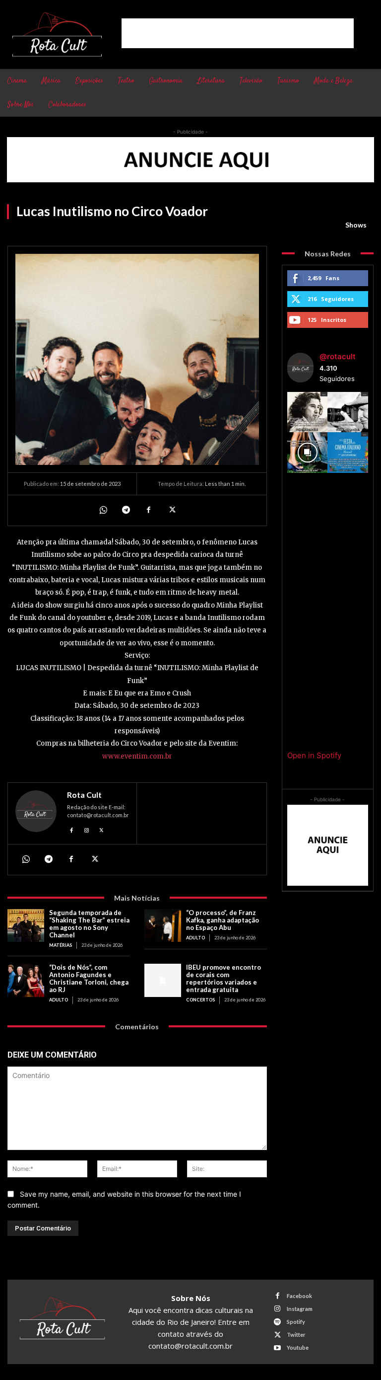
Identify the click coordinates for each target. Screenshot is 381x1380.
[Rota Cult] (36, 813)
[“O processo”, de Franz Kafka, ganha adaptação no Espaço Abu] (162, 925)
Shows (356, 225)
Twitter (296, 1334)
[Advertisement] (238, 33)
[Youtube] (277, 1348)
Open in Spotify (314, 755)
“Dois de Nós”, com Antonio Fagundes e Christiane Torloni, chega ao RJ (88, 978)
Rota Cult (84, 794)
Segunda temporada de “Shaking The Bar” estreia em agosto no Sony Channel (89, 924)
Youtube (298, 1347)
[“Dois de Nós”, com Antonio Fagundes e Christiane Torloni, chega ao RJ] (25, 980)
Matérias (60, 945)
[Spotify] (277, 1322)
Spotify (296, 1321)
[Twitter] (171, 510)
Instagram (300, 1308)
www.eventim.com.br (137, 756)
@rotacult (337, 356)
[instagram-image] (307, 412)
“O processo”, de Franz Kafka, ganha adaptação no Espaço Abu (222, 920)
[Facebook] (148, 510)
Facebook (299, 1296)
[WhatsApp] (103, 510)
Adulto (195, 937)
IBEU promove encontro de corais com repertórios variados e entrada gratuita (223, 978)
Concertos (200, 999)
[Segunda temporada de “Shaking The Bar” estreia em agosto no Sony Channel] (25, 925)
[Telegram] (125, 510)
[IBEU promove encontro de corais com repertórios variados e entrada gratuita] (162, 980)
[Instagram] (86, 829)
